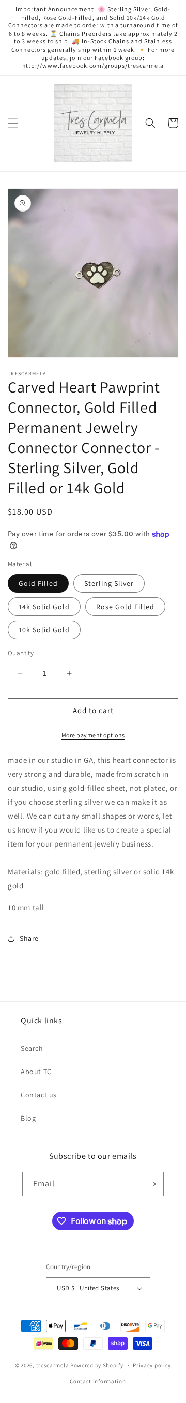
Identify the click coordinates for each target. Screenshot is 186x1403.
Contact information (98, 1381)
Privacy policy (152, 1365)
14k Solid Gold (44, 606)
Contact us (39, 1094)
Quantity (21, 652)
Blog (28, 1118)
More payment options (93, 735)
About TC (36, 1071)
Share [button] (29, 938)
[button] (13, 123)
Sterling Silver (109, 583)
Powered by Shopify (96, 1365)
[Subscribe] (152, 1184)
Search (32, 1048)
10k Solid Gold (44, 630)
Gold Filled (38, 583)
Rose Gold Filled (125, 606)
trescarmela (52, 1365)
